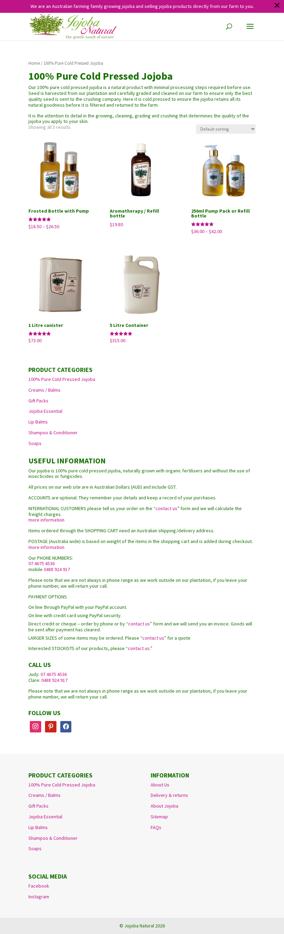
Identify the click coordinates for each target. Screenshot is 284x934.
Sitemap (159, 816)
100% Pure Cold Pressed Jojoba (61, 379)
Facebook (38, 886)
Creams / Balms (44, 390)
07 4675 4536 (41, 563)
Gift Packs (38, 401)
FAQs (156, 827)
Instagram (38, 896)
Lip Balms (38, 422)
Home (34, 63)
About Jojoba (164, 806)
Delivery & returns (169, 795)
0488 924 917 (57, 569)
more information (46, 520)
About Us (160, 785)
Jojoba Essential (45, 411)
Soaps (35, 443)
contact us (166, 508)
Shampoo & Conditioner (53, 432)
